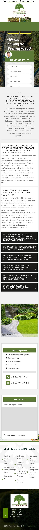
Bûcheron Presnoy (20, 481)
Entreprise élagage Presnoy (20, 464)
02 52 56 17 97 (11, 1)
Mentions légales (29, 526)
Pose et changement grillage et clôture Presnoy (33, 472)
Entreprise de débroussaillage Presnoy (8, 469)
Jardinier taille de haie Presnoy (7, 459)
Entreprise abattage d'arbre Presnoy (33, 459)
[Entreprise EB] (19, 9)
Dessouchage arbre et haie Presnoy (21, 473)
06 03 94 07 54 (27, 1)
